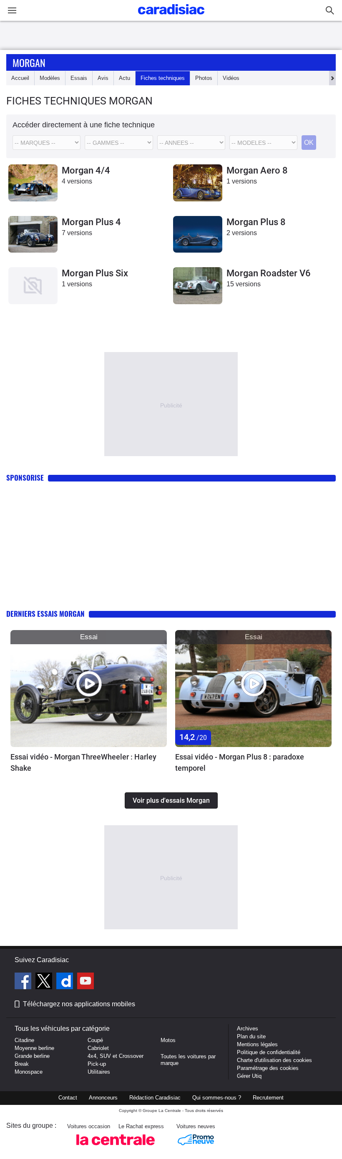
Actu (124, 78)
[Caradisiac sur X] (44, 982)
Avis (103, 78)
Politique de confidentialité (268, 1052)
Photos (203, 78)
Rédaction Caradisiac (155, 1097)
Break (22, 1064)
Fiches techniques (163, 78)
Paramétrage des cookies (268, 1068)
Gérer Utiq (249, 1076)
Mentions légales (257, 1044)
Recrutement (268, 1097)
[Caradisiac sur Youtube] (85, 982)
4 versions (77, 181)
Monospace (29, 1072)
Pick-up (97, 1064)
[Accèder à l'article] (88, 688)
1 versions (241, 181)
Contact (67, 1097)
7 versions (77, 232)
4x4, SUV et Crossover (115, 1056)
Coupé (95, 1040)
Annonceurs (103, 1097)
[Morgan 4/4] (33, 182)
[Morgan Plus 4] (33, 234)
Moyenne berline (34, 1048)
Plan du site (251, 1036)
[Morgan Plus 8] (197, 234)
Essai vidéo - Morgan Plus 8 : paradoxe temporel (239, 762)
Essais (78, 78)
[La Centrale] (115, 1147)
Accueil (20, 78)
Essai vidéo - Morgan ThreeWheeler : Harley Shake (83, 762)
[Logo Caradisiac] (171, 17)
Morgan (29, 62)
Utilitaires (99, 1072)
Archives (247, 1028)
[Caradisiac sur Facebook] (24, 982)
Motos (168, 1040)
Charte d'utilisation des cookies (274, 1060)
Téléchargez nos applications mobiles (79, 1004)
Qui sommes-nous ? (216, 1097)
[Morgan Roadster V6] (197, 285)
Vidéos (231, 78)
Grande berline (32, 1056)
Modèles (50, 78)
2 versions (241, 232)
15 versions (243, 284)
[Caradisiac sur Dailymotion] (65, 982)
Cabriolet (98, 1048)
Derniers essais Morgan (45, 613)
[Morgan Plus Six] (33, 285)
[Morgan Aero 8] (197, 182)
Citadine (24, 1040)
